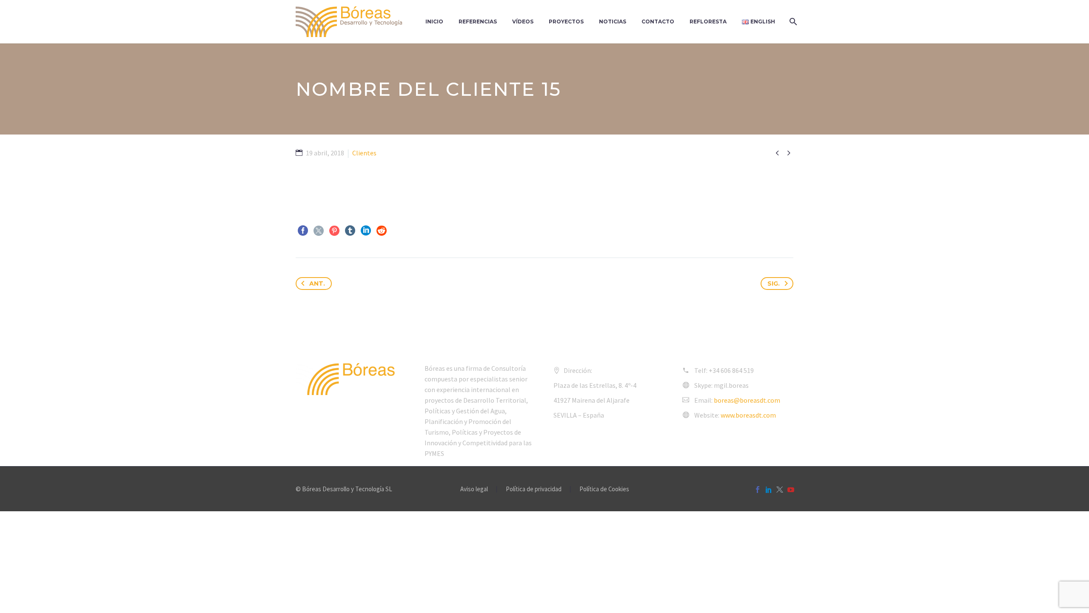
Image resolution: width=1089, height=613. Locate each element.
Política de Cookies (604, 489)
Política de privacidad (534, 489)
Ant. (317, 283)
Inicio (434, 21)
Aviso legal (474, 489)
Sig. (773, 283)
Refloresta (708, 21)
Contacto (657, 21)
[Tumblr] (350, 231)
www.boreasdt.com (748, 415)
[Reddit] (381, 231)
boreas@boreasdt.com (747, 400)
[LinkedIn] (366, 231)
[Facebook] (303, 231)
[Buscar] (792, 21)
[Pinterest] (334, 231)
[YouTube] (790, 489)
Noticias (612, 21)
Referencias (478, 21)
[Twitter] (319, 231)
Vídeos (522, 21)
